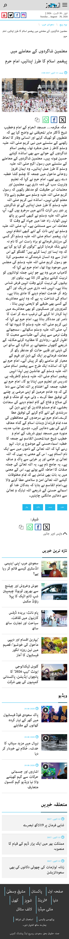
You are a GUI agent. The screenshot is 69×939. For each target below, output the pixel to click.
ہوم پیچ (63, 24)
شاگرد (38, 507)
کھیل (15, 900)
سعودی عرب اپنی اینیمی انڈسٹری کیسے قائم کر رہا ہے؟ (20, 568)
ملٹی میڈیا (45, 909)
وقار (27, 507)
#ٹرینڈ (42, 900)
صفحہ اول (55, 891)
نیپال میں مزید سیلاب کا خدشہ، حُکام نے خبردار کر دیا (20, 748)
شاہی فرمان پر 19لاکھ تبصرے (43, 825)
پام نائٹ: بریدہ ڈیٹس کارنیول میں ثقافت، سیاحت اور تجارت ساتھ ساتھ (22, 620)
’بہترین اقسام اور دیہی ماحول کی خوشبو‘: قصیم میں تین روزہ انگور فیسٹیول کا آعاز (20, 647)
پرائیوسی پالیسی (46, 919)
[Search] (5, 5)
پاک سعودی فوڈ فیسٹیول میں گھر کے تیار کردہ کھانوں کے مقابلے (20, 720)
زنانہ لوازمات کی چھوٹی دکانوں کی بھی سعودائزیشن (36, 869)
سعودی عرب (48, 24)
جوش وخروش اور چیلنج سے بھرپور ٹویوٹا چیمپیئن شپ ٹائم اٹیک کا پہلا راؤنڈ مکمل (20, 593)
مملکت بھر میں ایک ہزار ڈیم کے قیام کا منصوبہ (36, 846)
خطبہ (62, 507)
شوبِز (28, 900)
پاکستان (36, 891)
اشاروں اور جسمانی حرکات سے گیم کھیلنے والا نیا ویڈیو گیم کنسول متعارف (21, 779)
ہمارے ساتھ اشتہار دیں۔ (34, 925)
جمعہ (50, 507)
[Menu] (64, 5)
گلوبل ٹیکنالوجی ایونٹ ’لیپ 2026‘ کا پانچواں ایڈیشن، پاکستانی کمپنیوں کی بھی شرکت (20, 674)
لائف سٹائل (24, 909)
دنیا (55, 900)
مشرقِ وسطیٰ (15, 891)
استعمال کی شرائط (24, 919)
